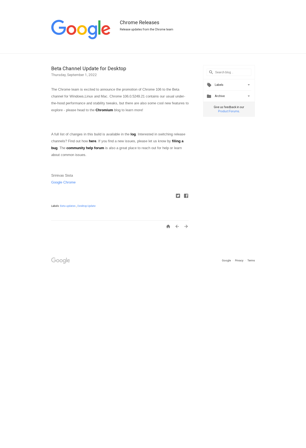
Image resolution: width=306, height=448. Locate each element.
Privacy (239, 260)
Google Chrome (63, 182)
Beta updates (68, 206)
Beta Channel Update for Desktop (88, 68)
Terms (251, 260)
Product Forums (228, 111)
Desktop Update (86, 206)
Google (226, 260)
